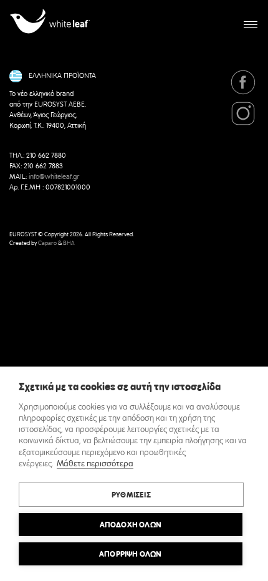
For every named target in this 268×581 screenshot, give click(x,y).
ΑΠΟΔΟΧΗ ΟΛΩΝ (130, 525)
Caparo (47, 243)
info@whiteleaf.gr (54, 177)
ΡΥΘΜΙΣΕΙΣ (131, 495)
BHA (69, 243)
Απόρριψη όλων (130, 554)
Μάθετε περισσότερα (95, 464)
